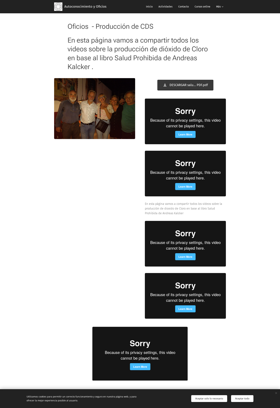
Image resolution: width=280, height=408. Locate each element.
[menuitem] (149, 6)
